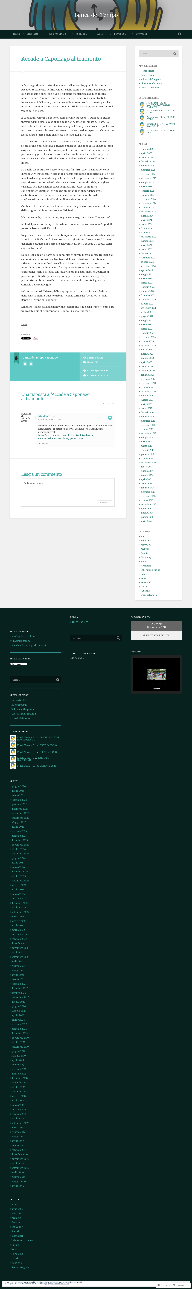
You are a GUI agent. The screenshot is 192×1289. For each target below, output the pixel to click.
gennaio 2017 (147, 487)
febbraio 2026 (148, 161)
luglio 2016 (146, 508)
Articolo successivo (97, 375)
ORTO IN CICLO (48, 745)
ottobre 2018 (147, 429)
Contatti (141, 34)
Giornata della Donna (151, 83)
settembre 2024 (148, 211)
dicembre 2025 (148, 170)
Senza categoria (149, 595)
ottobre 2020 (147, 341)
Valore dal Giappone (151, 79)
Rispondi (110, 418)
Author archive (25, 363)
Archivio (145, 549)
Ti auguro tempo (21, 641)
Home (16, 34)
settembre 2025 (148, 178)
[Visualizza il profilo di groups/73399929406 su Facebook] (73, 622)
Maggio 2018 (147, 437)
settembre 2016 (148, 504)
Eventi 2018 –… (153, 124)
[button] (150, 684)
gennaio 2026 (147, 165)
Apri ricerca (179, 34)
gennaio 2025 (147, 195)
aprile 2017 (146, 479)
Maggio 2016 (147, 517)
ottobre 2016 (147, 500)
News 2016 (92, 362)
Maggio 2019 (147, 400)
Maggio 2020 (147, 358)
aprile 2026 (146, 153)
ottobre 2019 (147, 387)
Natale (144, 574)
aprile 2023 (146, 245)
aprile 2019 (146, 404)
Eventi (100, 34)
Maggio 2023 (147, 241)
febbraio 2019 (147, 412)
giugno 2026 (147, 149)
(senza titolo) (147, 71)
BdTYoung (120, 34)
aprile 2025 (146, 186)
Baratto (144, 553)
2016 (143, 536)
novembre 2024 (148, 203)
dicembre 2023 (148, 228)
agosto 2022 (147, 270)
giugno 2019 (147, 395)
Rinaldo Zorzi (46, 416)
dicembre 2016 (148, 492)
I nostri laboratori (150, 87)
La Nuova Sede (48, 765)
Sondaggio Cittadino (23, 636)
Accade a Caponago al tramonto (61, 58)
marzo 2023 (146, 249)
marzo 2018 (146, 446)
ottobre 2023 (147, 232)
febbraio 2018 (147, 450)
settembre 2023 (148, 237)
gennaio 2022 (147, 291)
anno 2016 (146, 540)
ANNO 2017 (146, 545)
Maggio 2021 (147, 320)
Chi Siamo (33, 34)
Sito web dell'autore (31, 363)
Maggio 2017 (147, 475)
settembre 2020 (148, 345)
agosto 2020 (147, 349)
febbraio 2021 (147, 333)
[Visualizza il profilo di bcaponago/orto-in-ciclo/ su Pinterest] (82, 622)
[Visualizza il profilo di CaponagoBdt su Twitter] (77, 622)
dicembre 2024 (148, 199)
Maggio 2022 (147, 274)
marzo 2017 (146, 483)
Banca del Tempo (96, 15)
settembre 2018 (148, 433)
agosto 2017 (146, 467)
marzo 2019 (146, 408)
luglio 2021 (146, 312)
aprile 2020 (146, 362)
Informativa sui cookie (60, 1284)
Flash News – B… (154, 103)
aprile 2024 (146, 220)
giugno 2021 (147, 316)
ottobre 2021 (147, 304)
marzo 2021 (146, 329)
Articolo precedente (97, 370)
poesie (144, 586)
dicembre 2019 (148, 379)
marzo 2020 (147, 366)
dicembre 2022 (148, 257)
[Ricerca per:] (159, 53)
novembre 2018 (148, 425)
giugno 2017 (147, 471)
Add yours (108, 403)
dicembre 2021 (148, 295)
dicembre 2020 (148, 337)
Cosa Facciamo (57, 34)
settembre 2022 (148, 266)
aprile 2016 (146, 521)
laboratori (146, 566)
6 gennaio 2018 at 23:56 (49, 419)
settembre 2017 (148, 462)
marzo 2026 (147, 157)
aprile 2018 (146, 441)
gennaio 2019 (147, 416)
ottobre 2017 (147, 458)
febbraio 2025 (147, 191)
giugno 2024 (147, 216)
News (143, 578)
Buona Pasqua (148, 75)
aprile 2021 (146, 324)
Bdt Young (146, 557)
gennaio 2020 (147, 375)
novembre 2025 (148, 174)
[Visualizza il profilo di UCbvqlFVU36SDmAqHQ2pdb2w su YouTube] (87, 622)
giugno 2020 (147, 354)
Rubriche (81, 34)
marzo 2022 (147, 283)
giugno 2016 (147, 513)
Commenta (105, 502)
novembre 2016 (148, 496)
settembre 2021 (148, 308)
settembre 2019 (148, 391)
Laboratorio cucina (150, 570)
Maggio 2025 (147, 182)
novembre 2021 (148, 299)
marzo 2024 (147, 224)
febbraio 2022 (148, 287)
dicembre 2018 (148, 421)
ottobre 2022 (147, 262)
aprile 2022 (146, 278)
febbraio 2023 (147, 253)
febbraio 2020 (148, 370)
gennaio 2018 (147, 454)
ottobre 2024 (147, 207)
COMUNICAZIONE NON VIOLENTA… (158, 106)
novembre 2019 (148, 383)
